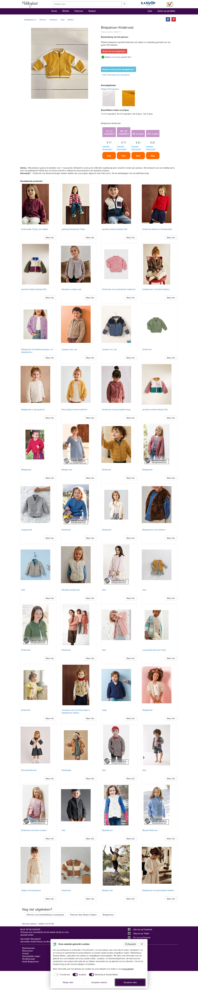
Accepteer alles (130, 982)
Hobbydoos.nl (30, 19)
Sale (150, 10)
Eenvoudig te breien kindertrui (74, 409)
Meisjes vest (67, 469)
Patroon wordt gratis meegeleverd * (118, 69)
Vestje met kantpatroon (31, 890)
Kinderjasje (66, 770)
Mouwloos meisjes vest (71, 289)
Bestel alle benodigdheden (114, 51)
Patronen (78, 10)
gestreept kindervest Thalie (73, 229)
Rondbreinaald (28, 958)
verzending (113, 57)
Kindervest (147, 349)
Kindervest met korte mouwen (34, 830)
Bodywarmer (107, 830)
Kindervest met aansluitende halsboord (118, 289)
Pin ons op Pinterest (141, 937)
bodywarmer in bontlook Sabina (156, 289)
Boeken (92, 10)
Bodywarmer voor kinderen (154, 529)
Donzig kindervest (29, 770)
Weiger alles (68, 982)
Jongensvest (26, 529)
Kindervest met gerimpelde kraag (116, 409)
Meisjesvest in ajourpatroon (33, 409)
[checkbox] (61, 974)
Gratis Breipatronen (30, 961)
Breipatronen (108, 914)
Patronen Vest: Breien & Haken (83, 914)
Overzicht (132, 944)
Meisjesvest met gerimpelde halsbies (158, 890)
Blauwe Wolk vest (150, 830)
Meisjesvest (26, 469)
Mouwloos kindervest (71, 589)
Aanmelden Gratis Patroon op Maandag (37, 941)
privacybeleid (127, 968)
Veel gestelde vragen (31, 956)
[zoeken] (124, 3)
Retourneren (27, 950)
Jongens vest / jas (69, 349)
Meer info (50, 237)
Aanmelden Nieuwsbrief (30, 938)
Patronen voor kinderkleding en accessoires (45, 914)
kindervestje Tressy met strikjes (34, 229)
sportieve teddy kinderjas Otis (114, 229)
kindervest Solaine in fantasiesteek (157, 229)
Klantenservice (28, 948)
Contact (25, 953)
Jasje (104, 710)
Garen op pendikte (166, 10)
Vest (23, 589)
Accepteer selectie (99, 982)
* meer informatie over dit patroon (115, 74)
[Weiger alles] (142, 944)
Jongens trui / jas (109, 349)
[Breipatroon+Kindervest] (167, 19)
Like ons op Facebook (142, 929)
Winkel (65, 10)
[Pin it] (173, 19)
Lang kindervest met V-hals (154, 650)
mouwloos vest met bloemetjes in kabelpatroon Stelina (76, 711)
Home (54, 10)
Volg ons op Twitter (141, 933)
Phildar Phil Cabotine (110, 89)
